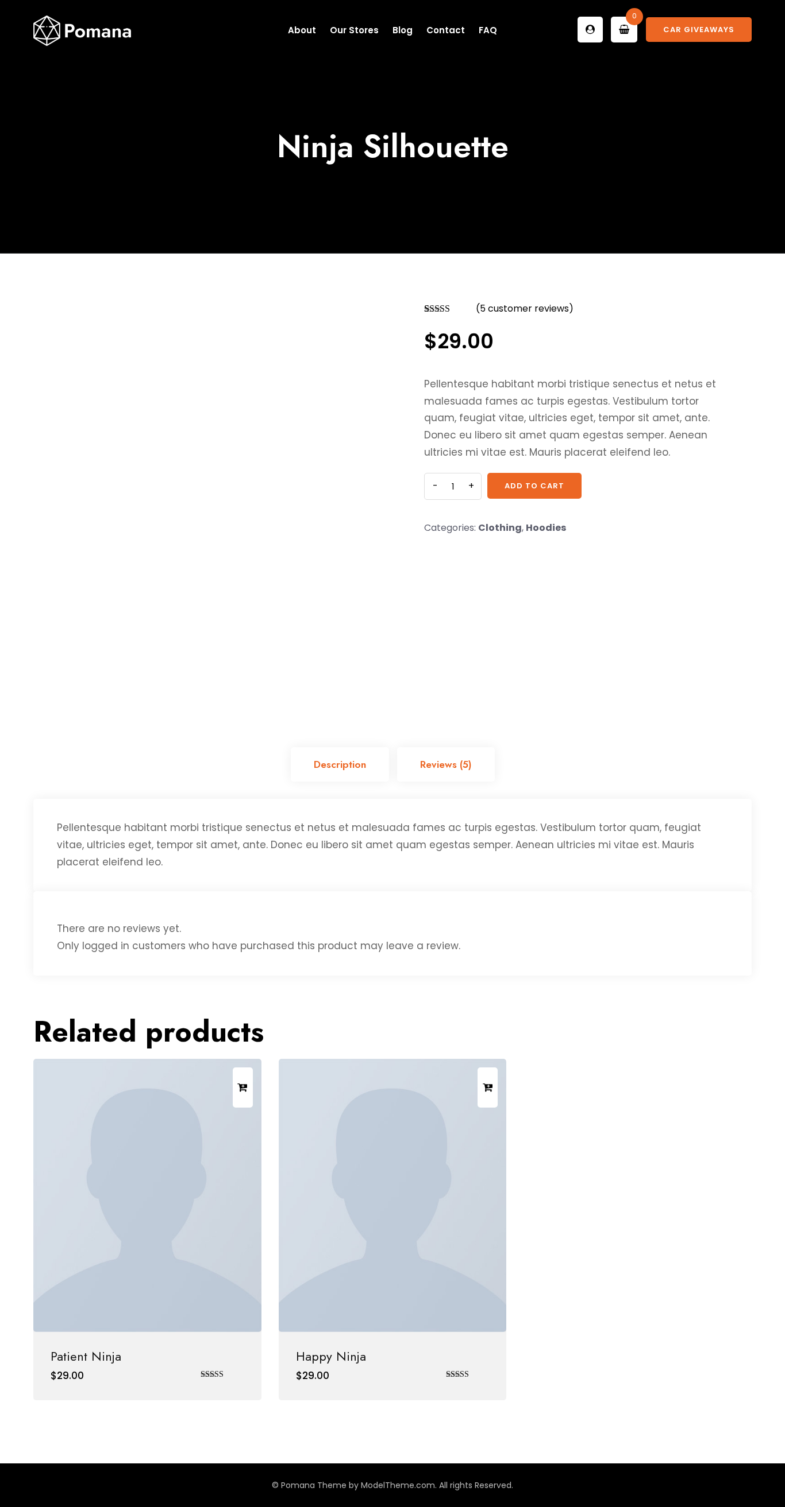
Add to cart (534, 485)
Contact (445, 30)
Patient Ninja (86, 1356)
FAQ (488, 30)
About (302, 30)
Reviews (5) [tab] (446, 764)
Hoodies (546, 527)
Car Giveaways (698, 29)
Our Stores (354, 30)
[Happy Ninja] (393, 1195)
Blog (402, 30)
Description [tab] (340, 764)
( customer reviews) (525, 308)
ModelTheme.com (398, 1485)
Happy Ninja (331, 1356)
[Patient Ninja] (147, 1195)
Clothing (500, 527)
